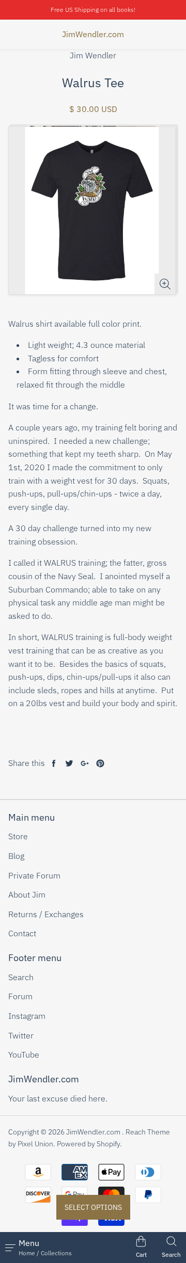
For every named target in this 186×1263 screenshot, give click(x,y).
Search (21, 977)
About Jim (26, 894)
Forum (20, 996)
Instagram (26, 1016)
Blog (16, 856)
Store (18, 836)
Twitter (21, 1035)
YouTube (23, 1054)
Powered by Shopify (88, 1143)
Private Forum (34, 875)
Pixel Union (35, 1143)
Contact (22, 933)
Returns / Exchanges (46, 914)
